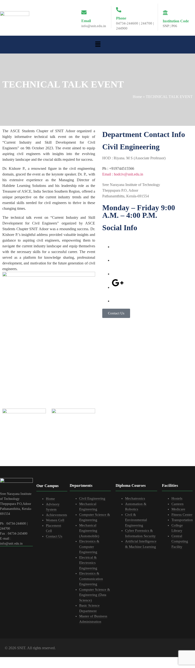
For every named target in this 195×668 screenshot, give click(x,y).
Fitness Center (181, 515)
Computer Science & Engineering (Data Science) (94, 595)
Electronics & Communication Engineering (91, 578)
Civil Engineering (92, 498)
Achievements (56, 515)
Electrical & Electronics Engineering (88, 563)
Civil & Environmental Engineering (136, 520)
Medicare (178, 509)
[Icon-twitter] (118, 256)
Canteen (177, 504)
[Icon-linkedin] (118, 269)
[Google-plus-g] (118, 283)
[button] (97, 44)
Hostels (176, 498)
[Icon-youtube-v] (118, 296)
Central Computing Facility (179, 541)
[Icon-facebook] (118, 242)
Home (137, 97)
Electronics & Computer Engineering (89, 546)
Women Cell (55, 520)
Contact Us (54, 536)
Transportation (182, 520)
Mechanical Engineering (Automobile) (89, 530)
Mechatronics (135, 498)
